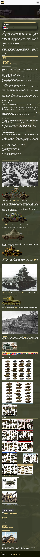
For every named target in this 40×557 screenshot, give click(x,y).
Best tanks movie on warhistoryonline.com (10, 513)
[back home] (2, 2)
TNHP (5, 307)
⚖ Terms (18, 554)
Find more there (5, 489)
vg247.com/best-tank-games (7, 527)
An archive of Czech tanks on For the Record (10, 160)
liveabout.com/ (4, 518)
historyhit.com (4, 525)
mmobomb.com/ (5, 528)
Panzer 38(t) (17, 307)
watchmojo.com (5, 519)
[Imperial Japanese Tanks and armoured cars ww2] (25, 446)
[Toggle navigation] (37, 2)
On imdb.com (4, 514)
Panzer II (25, 337)
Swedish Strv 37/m (7, 292)
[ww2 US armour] (9, 424)
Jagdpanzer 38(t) (5, 339)
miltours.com (4, 517)
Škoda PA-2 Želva (7, 224)
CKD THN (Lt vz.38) (7, 63)
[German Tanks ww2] (9, 435)
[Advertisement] (20, 12)
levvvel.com (4, 526)
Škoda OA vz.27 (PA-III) (10, 241)
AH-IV (4, 57)
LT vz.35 (5, 258)
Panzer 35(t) (34, 259)
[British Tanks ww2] (25, 435)
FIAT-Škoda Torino (17, 200)
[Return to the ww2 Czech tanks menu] (4, 27)
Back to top (3, 552)
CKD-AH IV (24, 292)
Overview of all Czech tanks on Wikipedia (10, 158)
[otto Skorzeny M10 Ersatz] (9, 483)
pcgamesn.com (5, 523)
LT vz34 (4, 58)
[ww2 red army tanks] (25, 424)
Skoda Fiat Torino (6, 61)
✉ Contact (15, 554)
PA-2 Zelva (5, 62)
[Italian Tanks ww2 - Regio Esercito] (9, 446)
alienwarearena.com (6, 530)
